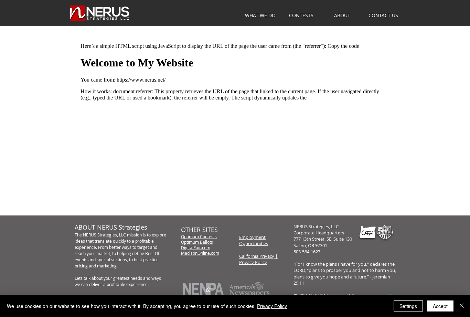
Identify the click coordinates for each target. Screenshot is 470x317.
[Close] (462, 305)
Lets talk (82, 278)
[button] (342, 15)
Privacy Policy (253, 262)
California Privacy (256, 256)
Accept (440, 306)
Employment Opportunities (253, 240)
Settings (408, 306)
